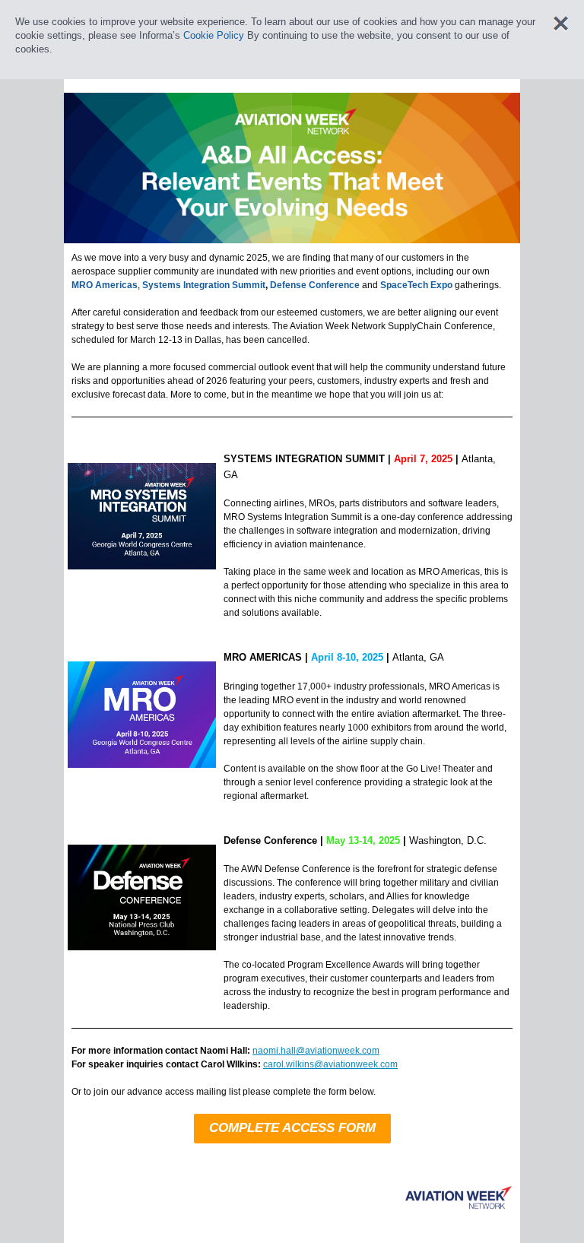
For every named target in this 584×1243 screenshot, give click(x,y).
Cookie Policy (213, 35)
